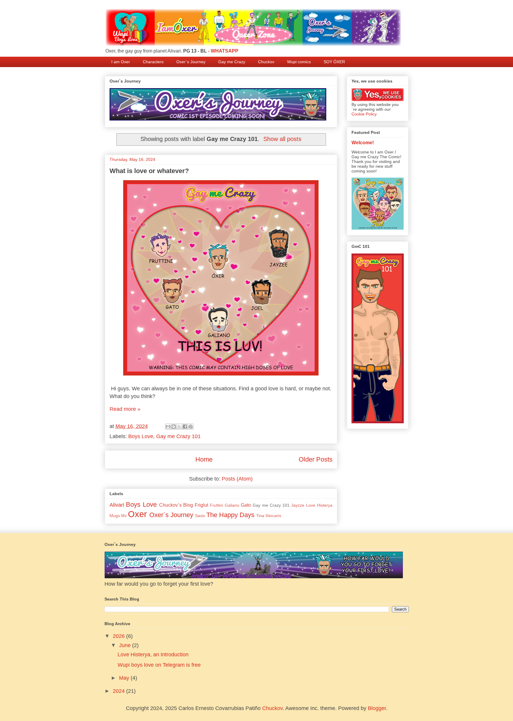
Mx (124, 515)
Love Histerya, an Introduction (153, 654)
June (125, 645)
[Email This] (168, 427)
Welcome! (363, 142)
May (125, 678)
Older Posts (315, 459)
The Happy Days (230, 515)
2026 (119, 636)
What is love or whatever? (149, 171)
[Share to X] (179, 427)
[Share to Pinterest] (191, 427)
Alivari (117, 505)
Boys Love (140, 436)
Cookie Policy (364, 114)
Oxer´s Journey (190, 61)
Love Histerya (319, 505)
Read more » (125, 409)
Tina (260, 515)
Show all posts (282, 139)
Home (204, 459)
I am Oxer (120, 61)
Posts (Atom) (237, 479)
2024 (119, 691)
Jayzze (297, 505)
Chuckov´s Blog (176, 505)
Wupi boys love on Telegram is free (159, 665)
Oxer (137, 514)
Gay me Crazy (231, 61)
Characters (153, 61)
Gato (246, 505)
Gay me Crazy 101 (178, 436)
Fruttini (216, 505)
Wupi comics (299, 61)
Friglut (201, 505)
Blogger (377, 708)
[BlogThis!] (174, 427)
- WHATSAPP (223, 50)
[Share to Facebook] (185, 427)
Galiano (232, 505)
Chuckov (266, 61)
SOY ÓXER (334, 61)
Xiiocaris (273, 515)
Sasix (200, 515)
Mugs (115, 515)
